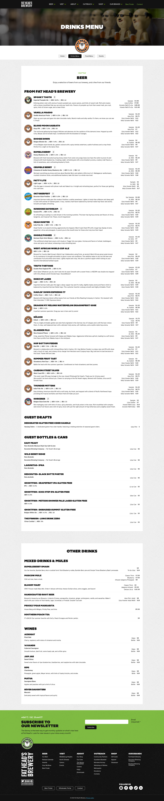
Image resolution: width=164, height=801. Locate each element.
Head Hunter (42, 222)
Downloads (80, 772)
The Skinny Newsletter (80, 763)
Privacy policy (90, 798)
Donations (97, 771)
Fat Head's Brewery (26, 4)
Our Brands (115, 4)
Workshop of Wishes (100, 765)
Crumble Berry (43, 167)
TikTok (136, 788)
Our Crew (80, 759)
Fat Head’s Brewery (135, 756)
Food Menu (89, 56)
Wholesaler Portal (65, 788)
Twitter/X (131, 788)
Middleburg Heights (66, 756)
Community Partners (100, 756)
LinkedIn (141, 788)
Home (62, 56)
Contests (97, 774)
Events (101, 56)
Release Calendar (47, 759)
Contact (140, 4)
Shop (101, 4)
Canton (62, 762)
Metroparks (97, 768)
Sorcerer (39, 399)
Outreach (87, 4)
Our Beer (45, 756)
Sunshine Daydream (46, 209)
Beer (51, 4)
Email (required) (135, 721)
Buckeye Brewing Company (134, 764)
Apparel (113, 759)
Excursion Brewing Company (135, 760)
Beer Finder (129, 4)
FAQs (78, 769)
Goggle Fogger (43, 235)
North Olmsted (64, 759)
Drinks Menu (75, 56)
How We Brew (46, 765)
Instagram (121, 788)
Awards (44, 762)
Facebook (126, 788)
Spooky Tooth (43, 97)
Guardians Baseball (100, 759)
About (73, 4)
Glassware (114, 762)
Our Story (80, 756)
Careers (79, 766)
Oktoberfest (42, 194)
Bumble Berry (42, 152)
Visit (62, 4)
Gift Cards (114, 756)
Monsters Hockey (99, 762)
